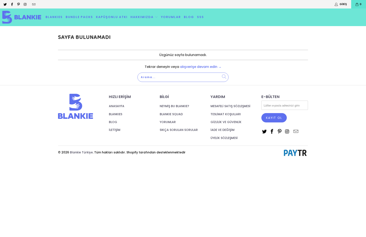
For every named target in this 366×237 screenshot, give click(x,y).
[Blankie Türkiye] (21, 17)
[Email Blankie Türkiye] (33, 4)
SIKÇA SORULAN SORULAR (179, 130)
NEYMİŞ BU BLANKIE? (174, 106)
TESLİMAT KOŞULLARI (226, 114)
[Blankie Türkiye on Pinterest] (18, 4)
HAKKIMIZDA (142, 17)
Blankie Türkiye (81, 152)
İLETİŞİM (114, 130)
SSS (200, 17)
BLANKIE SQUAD (171, 114)
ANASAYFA (116, 106)
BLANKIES (54, 17)
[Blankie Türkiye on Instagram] (25, 4)
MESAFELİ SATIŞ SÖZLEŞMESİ (230, 106)
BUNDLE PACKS (79, 17)
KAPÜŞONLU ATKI (112, 17)
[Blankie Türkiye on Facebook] (11, 4)
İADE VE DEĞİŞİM (222, 130)
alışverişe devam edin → (201, 66)
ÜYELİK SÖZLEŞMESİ (224, 138)
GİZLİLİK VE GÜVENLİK (226, 122)
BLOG (189, 17)
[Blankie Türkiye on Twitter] (5, 4)
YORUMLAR (171, 17)
